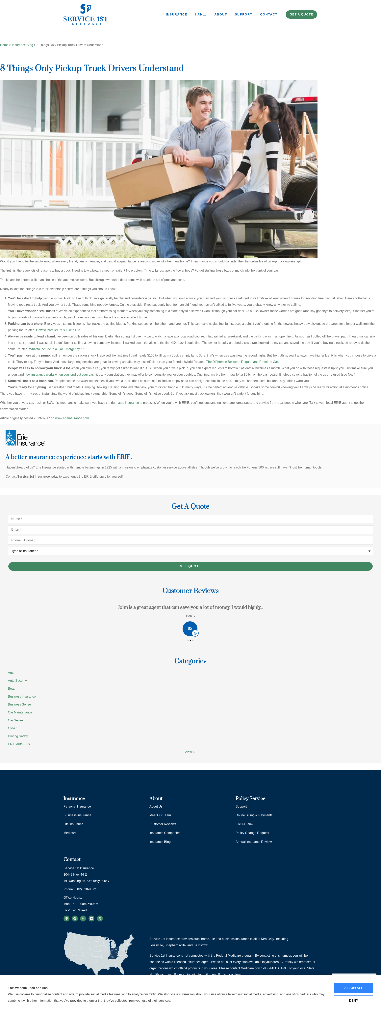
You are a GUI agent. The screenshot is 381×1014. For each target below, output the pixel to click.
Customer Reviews (162, 824)
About (220, 14)
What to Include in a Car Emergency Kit (56, 349)
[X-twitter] (100, 918)
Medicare (70, 833)
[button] (188, 640)
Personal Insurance (77, 806)
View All (190, 752)
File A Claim (244, 824)
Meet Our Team (160, 815)
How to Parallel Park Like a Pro (58, 330)
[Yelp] (83, 918)
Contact (268, 14)
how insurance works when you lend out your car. (59, 374)
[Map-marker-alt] (66, 918)
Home (4, 45)
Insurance (176, 14)
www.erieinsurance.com (72, 418)
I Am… (200, 14)
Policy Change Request (252, 833)
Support (243, 14)
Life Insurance (73, 824)
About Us (156, 806)
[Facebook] (75, 918)
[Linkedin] (91, 918)
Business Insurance (77, 815)
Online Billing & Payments (254, 815)
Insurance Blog (22, 45)
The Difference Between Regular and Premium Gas (242, 361)
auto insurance (128, 402)
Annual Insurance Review (254, 841)
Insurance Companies (164, 833)
